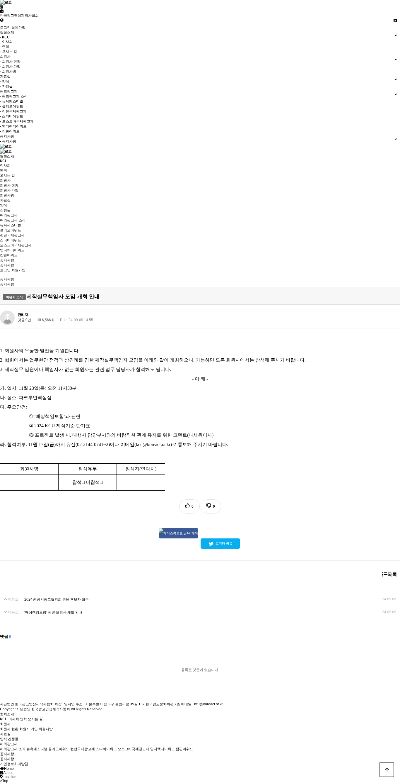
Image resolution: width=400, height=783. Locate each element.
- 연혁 (4, 47)
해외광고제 (9, 215)
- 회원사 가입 (10, 67)
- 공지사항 (8, 141)
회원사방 (7, 195)
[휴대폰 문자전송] (2, 11)
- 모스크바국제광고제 (17, 121)
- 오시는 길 (8, 52)
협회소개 (7, 156)
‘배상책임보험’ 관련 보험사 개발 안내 (53, 612)
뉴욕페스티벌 (10, 225)
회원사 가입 (9, 190)
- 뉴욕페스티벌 (11, 101)
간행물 (5, 210)
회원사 (5, 180)
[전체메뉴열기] (1, 7)
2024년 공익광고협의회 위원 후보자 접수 (56, 599)
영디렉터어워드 (12, 250)
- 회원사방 (8, 72)
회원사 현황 (9, 185)
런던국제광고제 (12, 235)
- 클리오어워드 (11, 106)
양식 (3, 205)
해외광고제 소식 (12, 220)
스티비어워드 (10, 240)
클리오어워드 (10, 230)
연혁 (3, 170)
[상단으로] (387, 769)
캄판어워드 (9, 255)
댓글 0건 (24, 320)
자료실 (5, 200)
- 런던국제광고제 (13, 111)
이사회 (5, 165)
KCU (4, 161)
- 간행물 (6, 86)
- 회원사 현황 (10, 62)
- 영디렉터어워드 (13, 126)
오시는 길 (7, 175)
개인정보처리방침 (14, 764)
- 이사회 (6, 42)
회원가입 (18, 28)
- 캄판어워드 (10, 131)
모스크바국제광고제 (16, 245)
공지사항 (7, 260)
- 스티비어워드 (11, 116)
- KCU (5, 37)
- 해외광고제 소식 (14, 96)
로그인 (5, 28)
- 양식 (4, 81)
